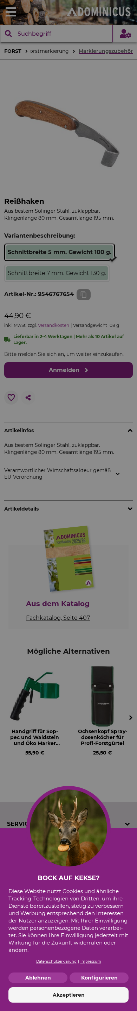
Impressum (90, 961)
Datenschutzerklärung (56, 961)
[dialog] (68, 505)
